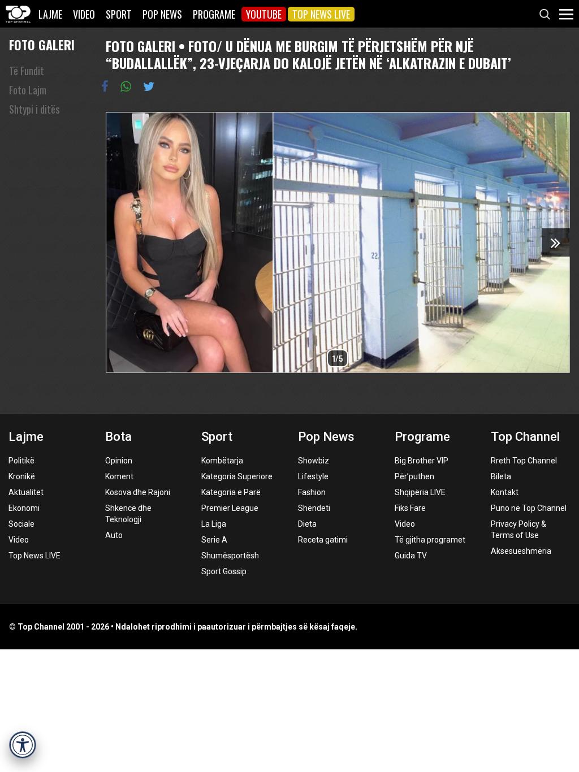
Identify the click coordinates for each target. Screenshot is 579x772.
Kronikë (21, 476)
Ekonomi (24, 508)
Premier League (229, 508)
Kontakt (504, 492)
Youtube (264, 14)
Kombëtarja (222, 460)
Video (84, 14)
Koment (119, 476)
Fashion (312, 492)
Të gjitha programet (430, 539)
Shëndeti (314, 508)
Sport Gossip (224, 571)
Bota (118, 437)
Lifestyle (313, 476)
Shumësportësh (230, 555)
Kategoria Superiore (237, 476)
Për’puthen (414, 476)
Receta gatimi (323, 539)
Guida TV (411, 555)
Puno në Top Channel (529, 508)
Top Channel (525, 437)
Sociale (21, 523)
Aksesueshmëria (521, 551)
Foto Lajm (27, 90)
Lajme (50, 14)
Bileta (501, 476)
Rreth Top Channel (524, 460)
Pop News (162, 14)
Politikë (21, 460)
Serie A (214, 539)
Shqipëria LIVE (420, 492)
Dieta (307, 523)
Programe (214, 14)
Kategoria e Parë (231, 492)
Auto (114, 535)
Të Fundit (26, 70)
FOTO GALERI (42, 44)
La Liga (213, 523)
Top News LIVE (321, 14)
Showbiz (313, 460)
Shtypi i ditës (34, 109)
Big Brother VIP (421, 460)
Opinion (118, 460)
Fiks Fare (410, 508)
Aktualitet (26, 492)
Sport (119, 14)
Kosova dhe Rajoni (137, 492)
